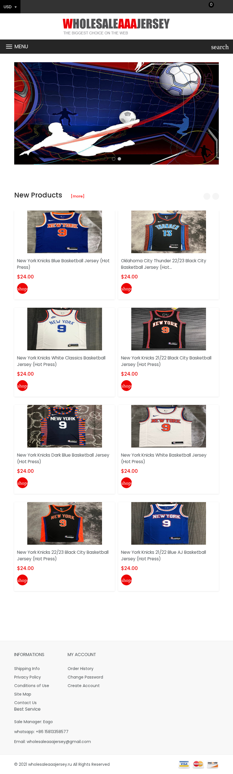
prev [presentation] (20, 113)
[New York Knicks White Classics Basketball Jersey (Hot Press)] (64, 329)
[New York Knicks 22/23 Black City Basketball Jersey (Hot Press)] (64, 523)
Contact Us (25, 703)
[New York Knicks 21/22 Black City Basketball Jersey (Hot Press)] (168, 329)
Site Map (22, 694)
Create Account (84, 685)
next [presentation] (213, 113)
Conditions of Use (31, 685)
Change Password (85, 677)
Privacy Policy (27, 677)
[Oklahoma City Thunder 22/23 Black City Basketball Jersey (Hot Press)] (168, 231)
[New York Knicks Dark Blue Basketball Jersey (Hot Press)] (64, 426)
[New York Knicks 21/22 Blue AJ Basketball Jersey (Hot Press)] (168, 523)
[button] (113, 158)
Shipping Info (27, 668)
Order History (80, 668)
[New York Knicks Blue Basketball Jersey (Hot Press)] (64, 231)
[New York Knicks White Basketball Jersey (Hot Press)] (168, 426)
